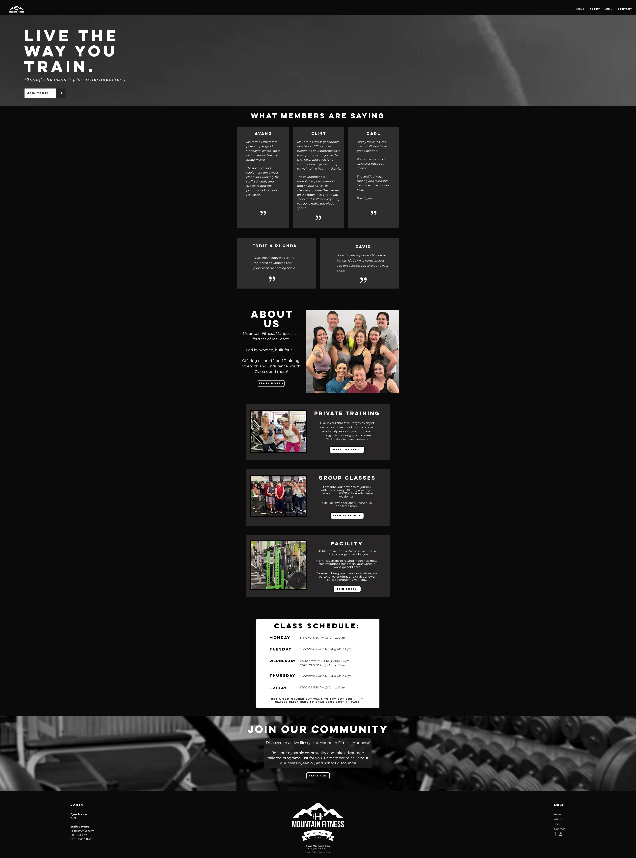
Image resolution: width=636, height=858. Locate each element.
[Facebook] (555, 834)
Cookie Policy (325, 852)
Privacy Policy (311, 852)
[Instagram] (560, 834)
